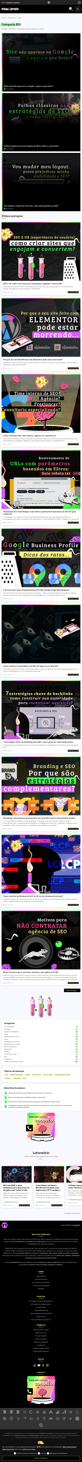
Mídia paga (8, 1049)
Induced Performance (41, 1351)
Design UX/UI (41, 1316)
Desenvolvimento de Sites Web (41, 1313)
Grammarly (17, 1078)
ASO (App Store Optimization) (41, 1304)
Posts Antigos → (72, 990)
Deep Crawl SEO (41, 1339)
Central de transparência (41, 1282)
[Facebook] (43, 1365)
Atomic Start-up (41, 1333)
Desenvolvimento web (11, 1037)
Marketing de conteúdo (12, 1044)
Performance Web (10, 1054)
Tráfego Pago (41, 1307)
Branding (7, 1029)
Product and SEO (41, 1336)
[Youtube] (39, 1365)
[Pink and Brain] (10, 9)
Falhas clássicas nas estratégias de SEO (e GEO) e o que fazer (30, 1093)
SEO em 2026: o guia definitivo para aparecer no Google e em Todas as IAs (34, 1102)
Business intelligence (11, 1032)
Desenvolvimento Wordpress (41, 1320)
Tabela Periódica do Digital (13, 1061)
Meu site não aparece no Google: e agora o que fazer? (27, 1097)
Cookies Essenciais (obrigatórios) (27, 1453)
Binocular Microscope (41, 1330)
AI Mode (8, 1078)
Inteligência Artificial (11, 1042)
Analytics (43, 1453)
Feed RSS (41, 1289)
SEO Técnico (36, 1075)
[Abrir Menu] (77, 9)
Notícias (7, 1051)
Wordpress (8, 1059)
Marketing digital (10, 1046)
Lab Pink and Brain (41, 1279)
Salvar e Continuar (41, 1458)
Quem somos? (41, 1276)
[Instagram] (47, 1365)
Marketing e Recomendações (58, 1453)
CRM (5, 1034)
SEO (5, 1056)
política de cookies (29, 1449)
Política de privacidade (41, 1285)
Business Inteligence (41, 1342)
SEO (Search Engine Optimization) (41, 1301)
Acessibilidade (9, 1027)
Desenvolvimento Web (62, 1075)
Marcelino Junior (12, 1202)
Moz (24, 1078)
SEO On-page (48, 1075)
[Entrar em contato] (41, 1127)
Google (27, 1075)
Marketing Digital (16, 1075)
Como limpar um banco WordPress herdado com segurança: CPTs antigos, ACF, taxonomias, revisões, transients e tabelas (40, 1106)
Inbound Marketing (41, 1310)
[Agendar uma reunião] (79, 2)
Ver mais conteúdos (72, 1213)
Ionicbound (41, 1345)
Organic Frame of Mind (41, 1348)
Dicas (6, 1039)
